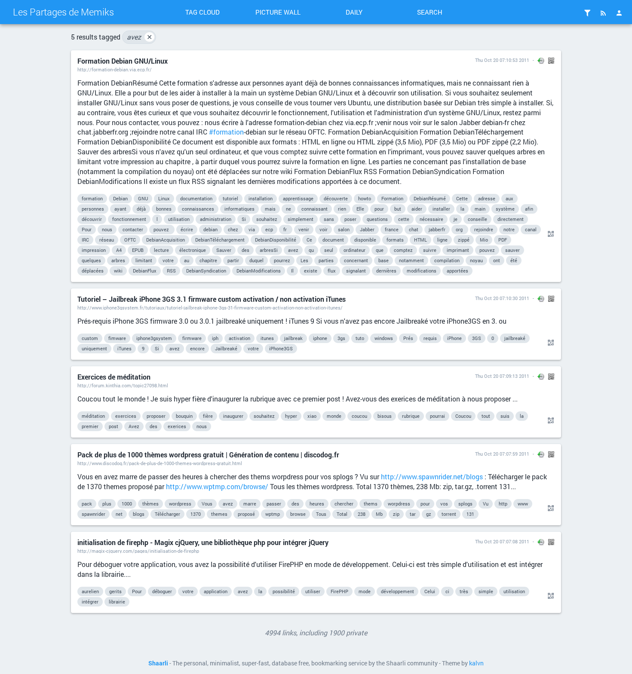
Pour (87, 229)
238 (361, 514)
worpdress (399, 503)
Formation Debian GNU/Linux (122, 61)
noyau (476, 260)
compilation (447, 260)
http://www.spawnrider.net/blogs (432, 476)
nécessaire (431, 219)
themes (219, 514)
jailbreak (293, 338)
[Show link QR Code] (549, 234)
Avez (134, 426)
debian (210, 229)
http (503, 503)
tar (413, 514)
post (113, 426)
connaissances (198, 208)
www (523, 503)
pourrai (437, 416)
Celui (429, 591)
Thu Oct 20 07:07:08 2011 (502, 541)
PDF (502, 239)
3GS (476, 338)
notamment (411, 260)
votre (168, 260)
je (455, 219)
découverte (336, 198)
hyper (291, 416)
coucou (359, 416)
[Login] (619, 12)
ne (288, 208)
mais (270, 208)
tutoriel (230, 198)
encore (197, 348)
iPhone (454, 338)
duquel (256, 260)
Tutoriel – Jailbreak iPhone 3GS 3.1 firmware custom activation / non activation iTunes (211, 299)
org (460, 229)
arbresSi (269, 250)
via (252, 229)
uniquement (94, 348)
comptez (403, 250)
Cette (462, 198)
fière (208, 416)
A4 (119, 250)
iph (215, 338)
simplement (300, 219)
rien (342, 208)
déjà (141, 208)
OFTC (130, 239)
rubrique (411, 416)
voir (323, 229)
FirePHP (339, 591)
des (245, 250)
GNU (143, 198)
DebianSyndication (206, 270)
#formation (226, 131)
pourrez (282, 260)
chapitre (208, 260)
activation (239, 338)
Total (342, 514)
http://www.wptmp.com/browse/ (217, 486)
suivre (429, 250)
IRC (85, 239)
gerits (115, 591)
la (462, 208)
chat (413, 229)
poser (350, 219)
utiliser (312, 591)
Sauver (223, 250)
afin (529, 208)
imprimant (458, 250)
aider (416, 208)
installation (261, 198)
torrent (449, 514)
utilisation (179, 219)
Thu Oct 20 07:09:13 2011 (502, 376)
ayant (120, 208)
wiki (118, 270)
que (379, 250)
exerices (177, 426)
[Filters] (587, 12)
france (392, 229)
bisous (384, 416)
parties (326, 260)
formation (92, 198)
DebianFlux (144, 270)
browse (298, 514)
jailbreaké (514, 338)
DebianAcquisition (165, 239)
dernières (386, 270)
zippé (463, 239)
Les (304, 260)
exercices (125, 416)
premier (90, 426)
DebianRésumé (430, 198)
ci (447, 591)
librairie (117, 601)
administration (215, 219)
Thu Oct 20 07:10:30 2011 (502, 298)
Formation (392, 198)
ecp (269, 229)
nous (107, 229)
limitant (143, 260)
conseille (477, 219)
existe (310, 270)
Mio (484, 239)
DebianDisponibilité (275, 239)
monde (334, 416)
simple (486, 591)
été (513, 260)
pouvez (161, 229)
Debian (120, 198)
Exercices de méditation (113, 377)
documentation (196, 198)
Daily (354, 12)
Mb (379, 514)
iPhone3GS (281, 348)
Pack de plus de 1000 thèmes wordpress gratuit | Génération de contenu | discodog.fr (208, 454)
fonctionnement (129, 219)
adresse (486, 198)
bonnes (164, 208)
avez (139, 36)
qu (311, 250)
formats (395, 239)
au (186, 260)
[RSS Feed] (603, 12)
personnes (93, 208)
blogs (138, 514)
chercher (343, 503)
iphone (320, 338)
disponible (365, 239)
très (464, 591)
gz (428, 514)
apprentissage (298, 198)
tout (486, 416)
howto (364, 198)
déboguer (162, 591)
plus (106, 503)
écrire (187, 229)
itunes (267, 338)
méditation (93, 416)
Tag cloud (202, 12)
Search (429, 12)
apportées (457, 270)
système (505, 208)
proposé (246, 514)
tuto (360, 338)
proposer (156, 416)
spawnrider (93, 514)
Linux (164, 198)
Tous (321, 514)
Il (292, 270)
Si (244, 219)
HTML (420, 239)
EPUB (138, 250)
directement (510, 219)
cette (403, 219)
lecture (161, 250)
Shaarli (158, 663)
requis (430, 338)
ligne (442, 239)
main (480, 208)
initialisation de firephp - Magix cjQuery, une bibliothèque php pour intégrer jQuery (202, 542)
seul (328, 250)
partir (233, 260)
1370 (195, 514)
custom (90, 338)
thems (370, 503)
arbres (118, 260)
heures (317, 503)
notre (509, 229)
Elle (360, 208)
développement (397, 591)
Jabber (367, 229)
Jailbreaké (226, 348)
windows (383, 338)
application (215, 591)
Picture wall (278, 12)
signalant (356, 270)
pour (379, 208)
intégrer (90, 601)
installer (441, 208)
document (333, 239)
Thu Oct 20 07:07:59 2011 (502, 453)
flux (332, 270)
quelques (91, 260)
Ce (309, 239)
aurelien (90, 591)
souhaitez (266, 219)
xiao (311, 416)
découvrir (92, 219)
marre (249, 503)
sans (329, 219)
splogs (465, 503)
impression (94, 250)
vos (444, 503)
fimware (117, 338)
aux (509, 198)
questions (377, 219)
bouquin (184, 416)
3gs (341, 338)
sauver (512, 250)
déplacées (93, 270)
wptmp (272, 514)
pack (87, 503)
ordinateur (354, 250)
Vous (207, 503)
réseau (106, 239)
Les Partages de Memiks (63, 12)
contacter (133, 229)
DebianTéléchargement (220, 239)
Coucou (463, 416)
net (119, 514)
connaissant (314, 208)
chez (233, 229)
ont (496, 260)
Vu (485, 503)
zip (396, 514)
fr (285, 229)
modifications (421, 270)
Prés (408, 338)
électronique (192, 250)
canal (531, 229)
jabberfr (437, 229)
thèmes (150, 503)
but (397, 208)
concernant (356, 260)
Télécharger (167, 514)
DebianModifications (258, 270)
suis (504, 416)
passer (274, 503)
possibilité (284, 591)
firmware (192, 338)
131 (470, 514)
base (383, 260)
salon (344, 229)
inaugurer (233, 416)
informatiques (239, 208)
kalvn (476, 663)
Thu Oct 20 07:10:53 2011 (502, 60)
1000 (127, 503)
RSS (171, 270)
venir (303, 229)
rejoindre (483, 229)
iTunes (124, 348)
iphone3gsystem (154, 338)
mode (365, 591)
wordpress (180, 503)
